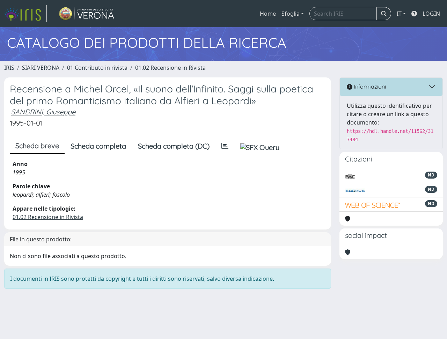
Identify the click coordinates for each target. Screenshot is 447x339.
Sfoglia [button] (290, 13)
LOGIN (431, 13)
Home (268, 13)
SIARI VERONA (40, 67)
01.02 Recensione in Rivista (170, 67)
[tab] (224, 146)
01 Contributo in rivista (97, 67)
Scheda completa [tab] (98, 146)
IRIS (9, 67)
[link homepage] (25, 13)
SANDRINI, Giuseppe (43, 111)
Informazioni (369, 86)
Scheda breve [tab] (37, 145)
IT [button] (399, 13)
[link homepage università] (86, 13)
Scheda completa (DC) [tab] (174, 146)
